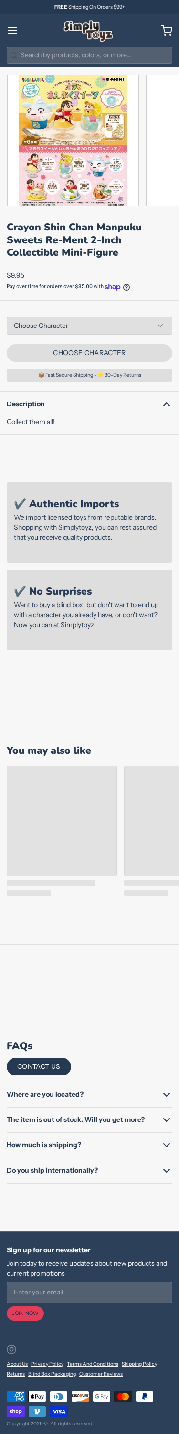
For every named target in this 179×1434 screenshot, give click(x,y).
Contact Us (39, 1066)
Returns (16, 1374)
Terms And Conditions (92, 1364)
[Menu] (16, 31)
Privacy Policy (47, 1364)
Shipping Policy (139, 1364)
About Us (17, 1364)
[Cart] (163, 31)
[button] (89, 353)
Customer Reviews (101, 1374)
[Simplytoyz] (89, 30)
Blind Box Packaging (52, 1374)
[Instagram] (11, 1349)
